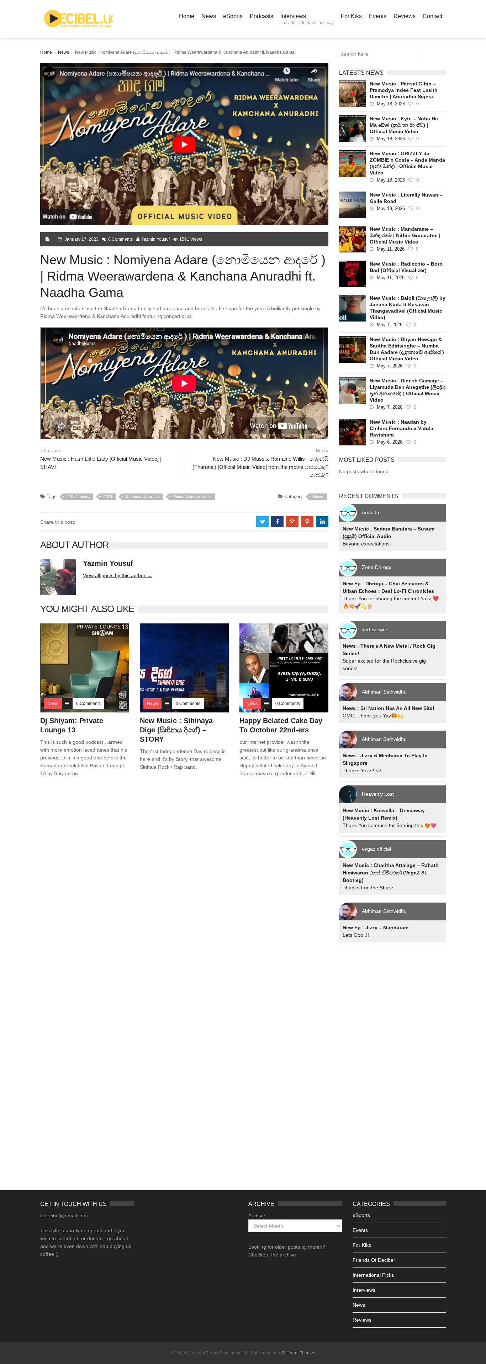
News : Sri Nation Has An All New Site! (388, 708)
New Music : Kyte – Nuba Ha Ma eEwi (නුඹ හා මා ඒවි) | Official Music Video (404, 125)
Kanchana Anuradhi (142, 497)
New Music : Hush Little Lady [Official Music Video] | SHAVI (101, 463)
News (208, 16)
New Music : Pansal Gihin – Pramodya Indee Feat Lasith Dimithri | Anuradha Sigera (404, 90)
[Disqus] (184, 885)
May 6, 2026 (389, 442)
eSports (233, 16)
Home (186, 16)
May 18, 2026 (391, 103)
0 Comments (120, 239)
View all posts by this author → (117, 575)
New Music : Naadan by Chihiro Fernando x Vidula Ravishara (401, 428)
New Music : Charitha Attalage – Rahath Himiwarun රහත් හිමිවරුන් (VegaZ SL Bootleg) (391, 872)
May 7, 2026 (389, 324)
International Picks (373, 1275)
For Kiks (351, 16)
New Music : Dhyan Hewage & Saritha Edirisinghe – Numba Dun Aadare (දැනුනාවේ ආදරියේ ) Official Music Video (407, 348)
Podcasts (261, 16)
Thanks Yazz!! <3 (362, 770)
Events (377, 16)
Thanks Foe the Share (368, 887)
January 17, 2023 (82, 239)
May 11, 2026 (391, 249)
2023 (108, 497)
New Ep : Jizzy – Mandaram (375, 927)
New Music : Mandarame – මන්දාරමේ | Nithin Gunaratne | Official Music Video (405, 235)
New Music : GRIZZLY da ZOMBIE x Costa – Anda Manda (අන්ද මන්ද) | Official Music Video (407, 163)
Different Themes (298, 1352)
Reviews (404, 16)
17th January (78, 497)
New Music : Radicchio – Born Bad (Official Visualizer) (406, 267)
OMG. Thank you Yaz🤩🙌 (373, 715)
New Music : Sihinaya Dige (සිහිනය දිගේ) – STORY (176, 730)
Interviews (307, 19)
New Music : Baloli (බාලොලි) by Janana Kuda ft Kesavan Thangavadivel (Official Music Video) (407, 307)
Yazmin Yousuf (155, 239)
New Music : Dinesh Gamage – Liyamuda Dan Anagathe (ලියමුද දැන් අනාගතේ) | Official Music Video (407, 390)
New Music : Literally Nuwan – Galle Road (406, 198)
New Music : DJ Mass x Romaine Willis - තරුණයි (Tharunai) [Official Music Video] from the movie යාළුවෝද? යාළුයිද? (260, 467)
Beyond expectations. (367, 544)
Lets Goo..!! (356, 935)
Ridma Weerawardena (192, 497)
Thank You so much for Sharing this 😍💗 (390, 825)
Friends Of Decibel (374, 1260)
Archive (256, 1215)
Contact (432, 16)
